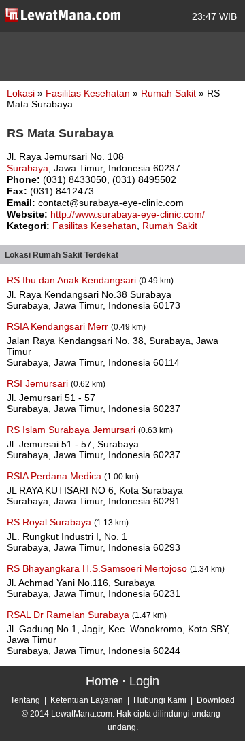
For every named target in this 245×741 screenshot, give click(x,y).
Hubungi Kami (159, 700)
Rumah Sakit (170, 93)
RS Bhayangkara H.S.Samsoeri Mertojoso (98, 568)
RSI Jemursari (39, 383)
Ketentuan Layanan (86, 700)
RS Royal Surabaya (50, 522)
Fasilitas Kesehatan (89, 93)
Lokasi (21, 93)
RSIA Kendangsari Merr (59, 326)
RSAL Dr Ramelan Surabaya (69, 614)
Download (216, 700)
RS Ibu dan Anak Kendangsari (73, 280)
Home (102, 681)
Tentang (25, 700)
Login (144, 681)
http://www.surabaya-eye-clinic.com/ (127, 214)
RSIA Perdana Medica (55, 475)
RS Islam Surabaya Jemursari (72, 429)
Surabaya (27, 167)
